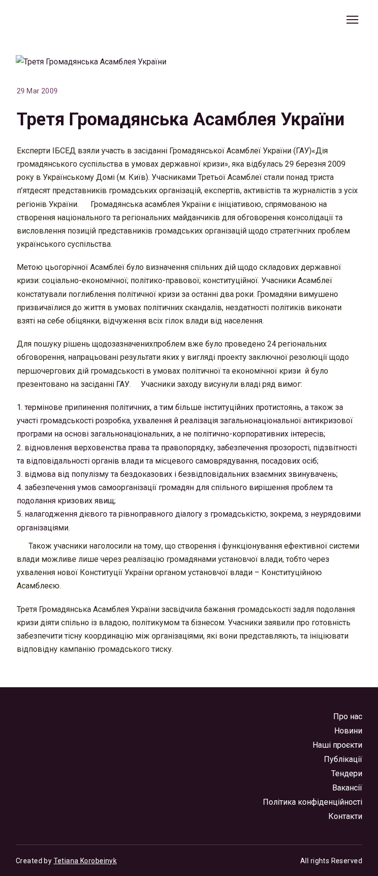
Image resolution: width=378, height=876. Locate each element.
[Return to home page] (60, 20)
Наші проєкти (337, 745)
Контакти (345, 816)
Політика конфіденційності (312, 802)
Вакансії (347, 787)
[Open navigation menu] (352, 19)
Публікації (343, 759)
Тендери (346, 773)
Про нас (347, 716)
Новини (348, 730)
